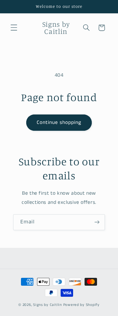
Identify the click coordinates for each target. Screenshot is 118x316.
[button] (13, 27)
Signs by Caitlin (47, 305)
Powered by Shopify (81, 305)
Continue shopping (59, 122)
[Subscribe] (97, 222)
